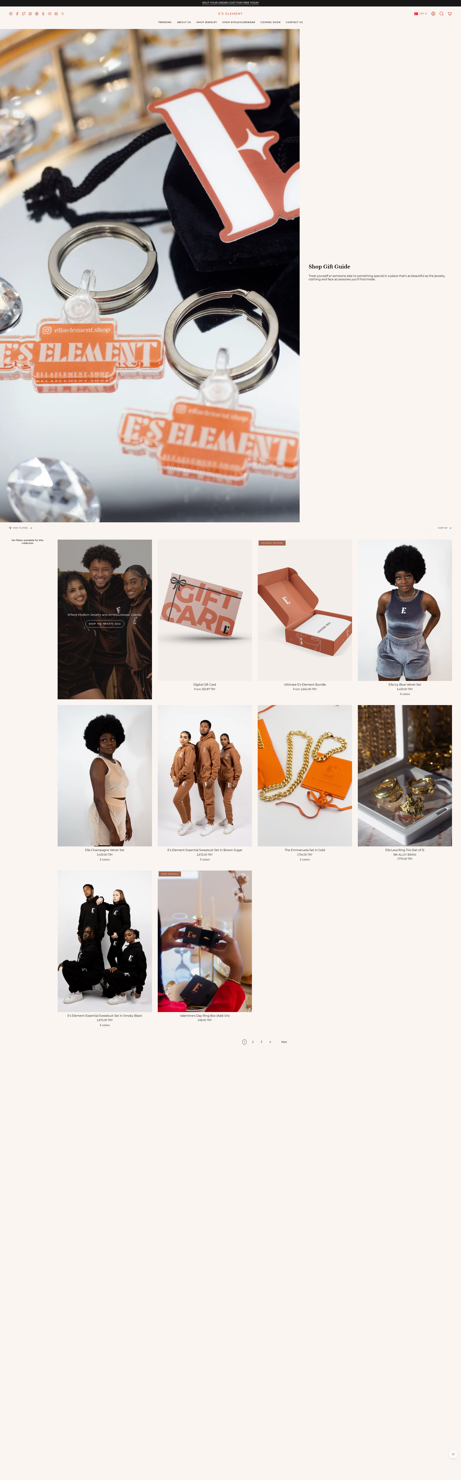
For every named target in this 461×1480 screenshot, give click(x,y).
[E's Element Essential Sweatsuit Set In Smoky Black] (105, 941)
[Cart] (450, 14)
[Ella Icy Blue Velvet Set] (405, 610)
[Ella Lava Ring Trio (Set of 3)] (405, 775)
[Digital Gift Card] (205, 610)
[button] (441, 14)
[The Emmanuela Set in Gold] (305, 775)
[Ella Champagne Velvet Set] (105, 775)
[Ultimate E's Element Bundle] (305, 610)
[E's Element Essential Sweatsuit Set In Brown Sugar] (205, 775)
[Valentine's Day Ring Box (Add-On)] (205, 941)
